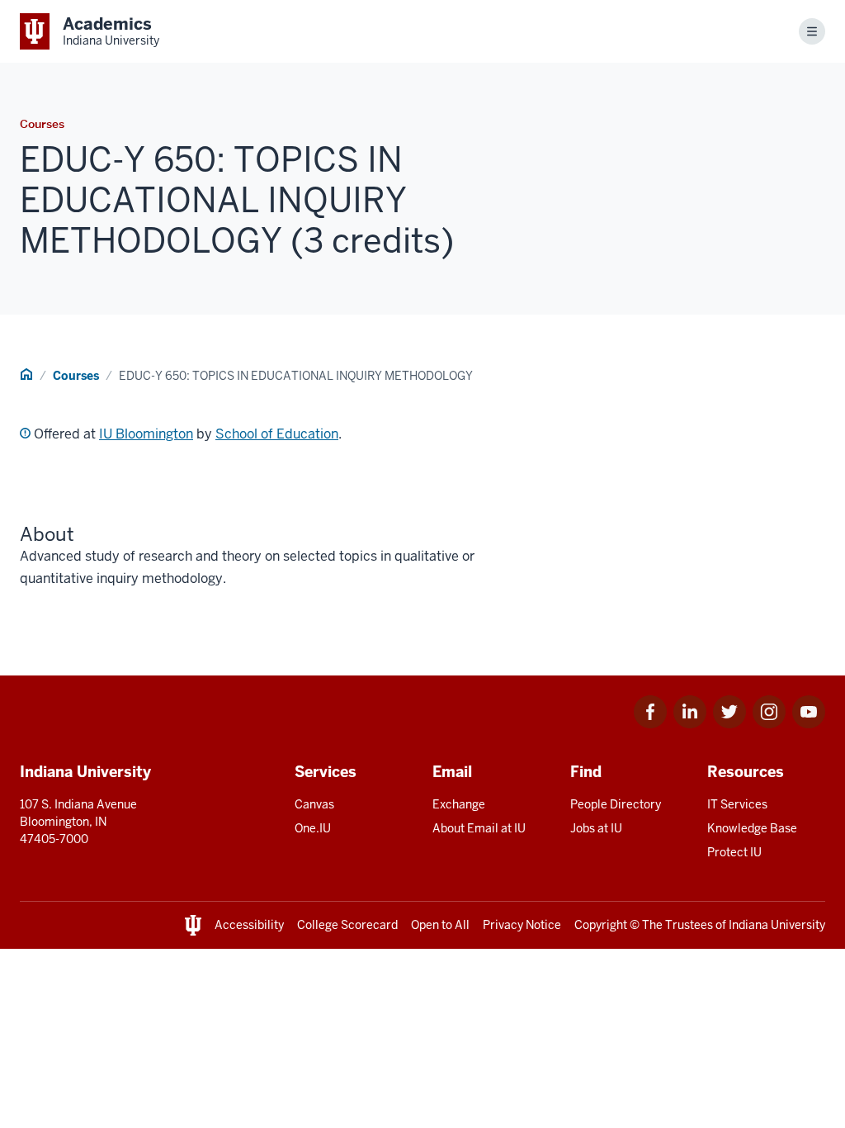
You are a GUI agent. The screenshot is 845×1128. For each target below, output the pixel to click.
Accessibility (249, 924)
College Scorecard (347, 924)
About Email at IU (479, 828)
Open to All (440, 924)
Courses (76, 375)
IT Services (737, 804)
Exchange (458, 804)
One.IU (313, 828)
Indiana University (777, 924)
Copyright (600, 924)
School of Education (276, 434)
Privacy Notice (522, 924)
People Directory (615, 804)
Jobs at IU (596, 828)
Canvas (314, 804)
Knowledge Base (752, 828)
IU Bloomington (146, 434)
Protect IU (734, 852)
